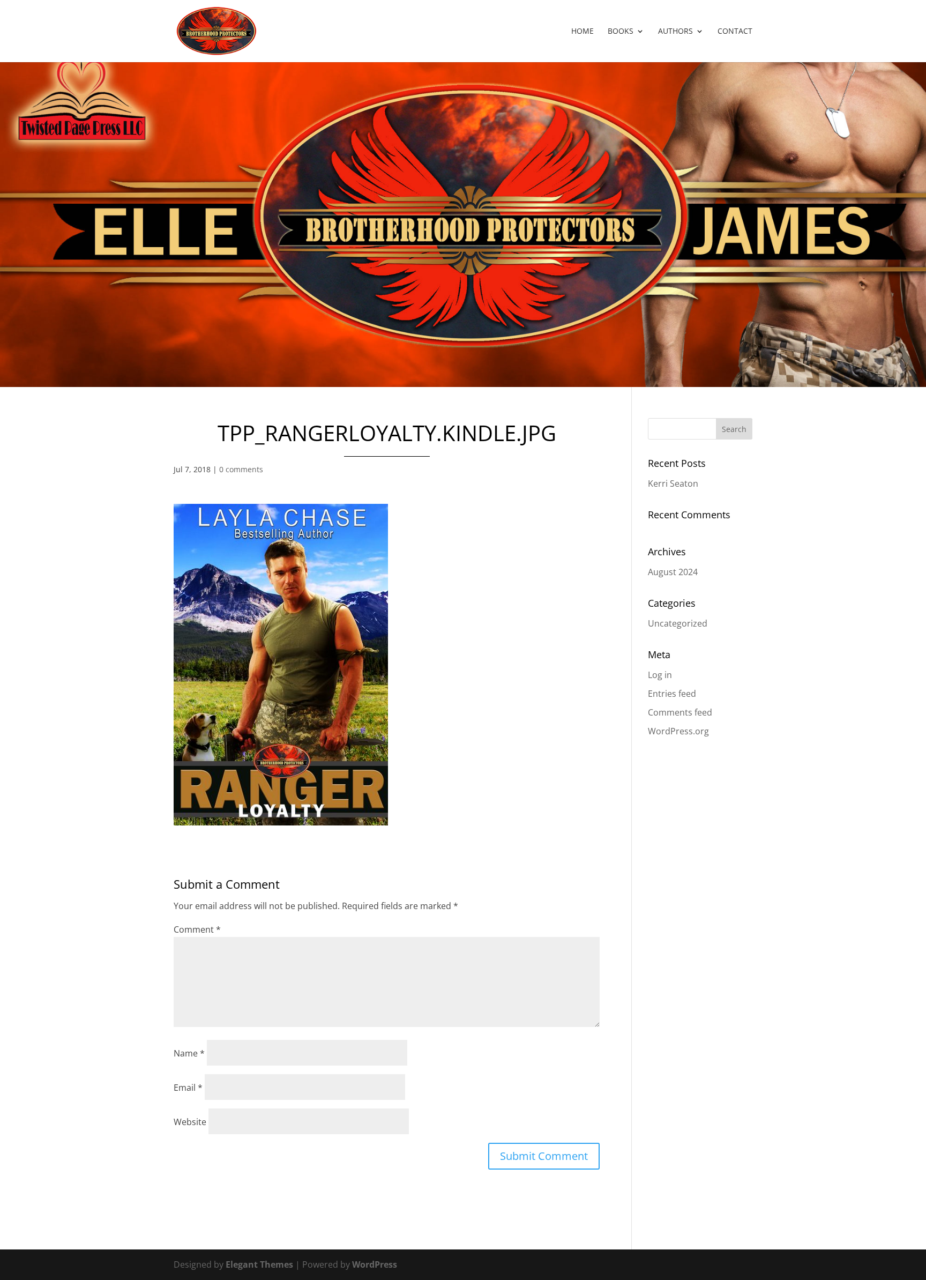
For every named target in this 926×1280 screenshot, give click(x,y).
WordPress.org (678, 731)
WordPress (374, 1264)
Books (620, 31)
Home (582, 31)
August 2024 (673, 572)
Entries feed (672, 693)
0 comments (241, 469)
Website (190, 1122)
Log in (660, 675)
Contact (735, 31)
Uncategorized (677, 623)
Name (189, 1053)
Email (188, 1087)
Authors (675, 31)
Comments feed (680, 712)
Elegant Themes (259, 1264)
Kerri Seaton (673, 483)
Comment (197, 929)
